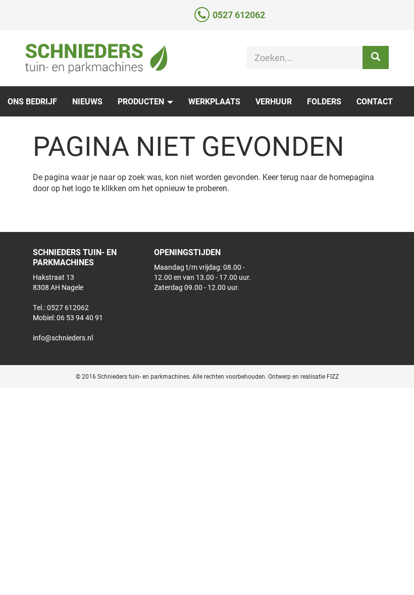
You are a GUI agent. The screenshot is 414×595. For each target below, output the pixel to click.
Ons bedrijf (32, 101)
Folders (324, 101)
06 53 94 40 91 (80, 317)
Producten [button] (142, 101)
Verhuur (273, 101)
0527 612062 (239, 15)
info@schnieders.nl (63, 337)
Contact (374, 101)
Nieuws (87, 101)
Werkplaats (214, 101)
